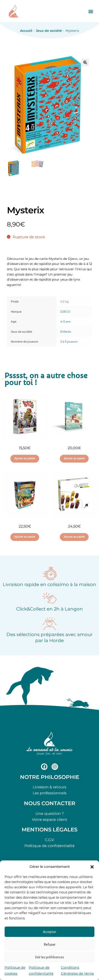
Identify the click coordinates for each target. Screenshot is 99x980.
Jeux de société (49, 31)
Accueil (26, 31)
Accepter (49, 932)
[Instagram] (55, 766)
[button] (92, 867)
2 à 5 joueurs (69, 341)
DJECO (65, 311)
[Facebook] (44, 766)
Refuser (49, 944)
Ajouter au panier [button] (24, 458)
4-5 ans (65, 321)
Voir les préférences (49, 957)
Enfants (65, 331)
